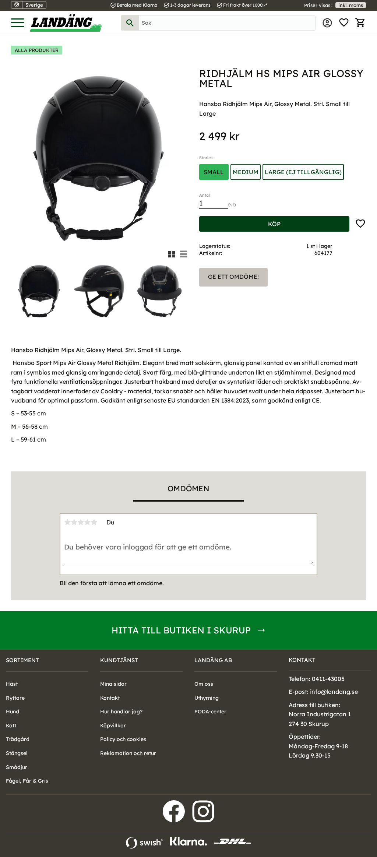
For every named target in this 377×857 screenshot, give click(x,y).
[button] (17, 23)
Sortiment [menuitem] (22, 660)
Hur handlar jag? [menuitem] (121, 711)
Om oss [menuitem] (203, 684)
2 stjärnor (74, 522)
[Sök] (130, 22)
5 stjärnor (94, 522)
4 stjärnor (87, 522)
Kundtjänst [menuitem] (119, 660)
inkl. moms (350, 5)
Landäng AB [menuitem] (213, 660)
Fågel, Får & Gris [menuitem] (27, 780)
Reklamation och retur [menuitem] (128, 753)
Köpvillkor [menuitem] (113, 725)
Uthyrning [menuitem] (206, 698)
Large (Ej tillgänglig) (303, 172)
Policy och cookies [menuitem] (123, 739)
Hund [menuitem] (12, 711)
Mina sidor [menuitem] (327, 22)
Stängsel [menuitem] (17, 753)
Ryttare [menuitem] (15, 698)
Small (214, 172)
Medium (245, 172)
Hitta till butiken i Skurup (181, 630)
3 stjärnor (80, 522)
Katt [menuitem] (11, 725)
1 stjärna (67, 522)
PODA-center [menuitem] (210, 711)
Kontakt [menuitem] (110, 698)
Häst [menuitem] (12, 684)
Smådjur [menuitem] (16, 767)
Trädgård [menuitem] (17, 739)
